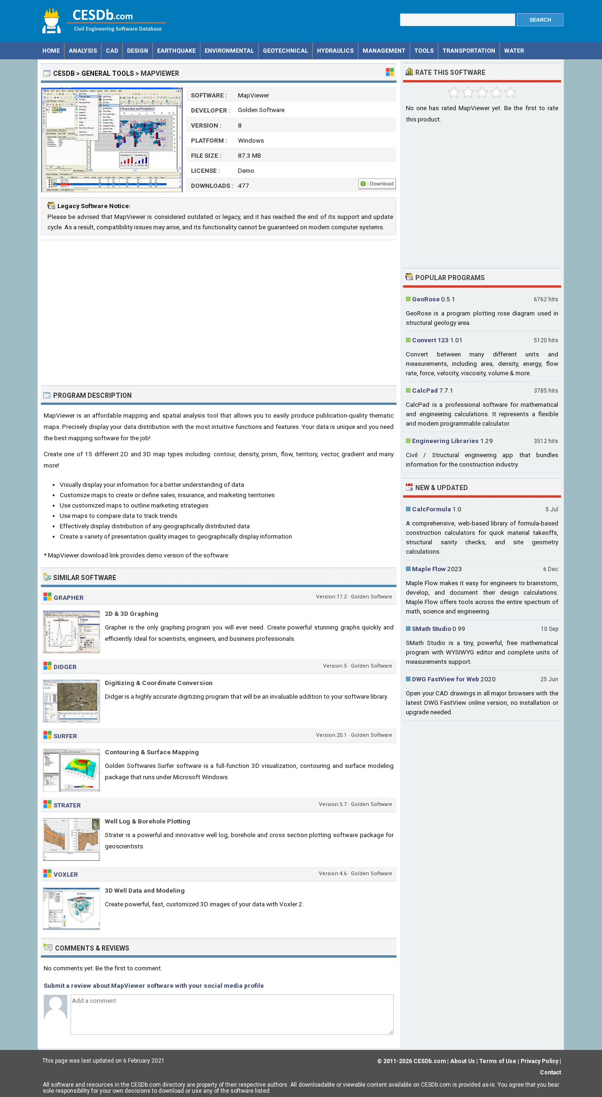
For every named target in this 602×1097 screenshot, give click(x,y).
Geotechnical (285, 50)
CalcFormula (431, 509)
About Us (462, 1061)
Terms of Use (497, 1061)
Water (514, 50)
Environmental (229, 50)
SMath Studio (431, 628)
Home (51, 50)
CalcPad (425, 390)
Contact (550, 1072)
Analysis (83, 50)
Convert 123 (430, 340)
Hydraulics (335, 50)
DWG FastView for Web (445, 679)
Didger (65, 666)
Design (137, 50)
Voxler (66, 874)
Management (384, 50)
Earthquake (176, 50)
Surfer (65, 736)
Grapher (69, 597)
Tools (424, 50)
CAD (112, 50)
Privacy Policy (539, 1061)
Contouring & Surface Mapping (152, 752)
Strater (67, 805)
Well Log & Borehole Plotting (147, 821)
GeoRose (426, 299)
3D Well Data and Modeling (145, 890)
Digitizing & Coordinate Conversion (159, 682)
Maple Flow (429, 569)
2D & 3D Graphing (131, 613)
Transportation (469, 50)
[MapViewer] (112, 190)
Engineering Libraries (445, 440)
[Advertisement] (218, 313)
